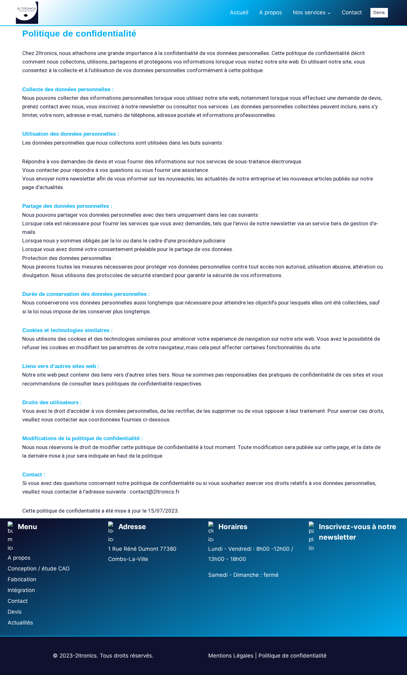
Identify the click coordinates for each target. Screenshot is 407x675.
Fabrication (22, 579)
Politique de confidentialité (293, 655)
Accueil (239, 12)
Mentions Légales (230, 655)
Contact (352, 12)
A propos (270, 12)
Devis (379, 12)
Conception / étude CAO (39, 568)
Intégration (21, 590)
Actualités (20, 622)
